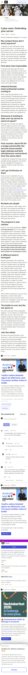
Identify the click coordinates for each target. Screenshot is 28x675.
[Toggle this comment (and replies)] (2, 433)
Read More (5, 408)
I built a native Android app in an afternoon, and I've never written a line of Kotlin (13, 379)
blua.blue (16, 20)
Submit (6, 424)
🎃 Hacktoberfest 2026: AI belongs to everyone (12, 620)
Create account (21, 2)
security (12, 34)
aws (2, 34)
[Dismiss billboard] (26, 646)
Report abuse (19, 480)
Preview (14, 424)
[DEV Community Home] (6, 2)
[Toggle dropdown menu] (26, 356)
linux (7, 34)
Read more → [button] (6, 533)
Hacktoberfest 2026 (7, 629)
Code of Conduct (9, 480)
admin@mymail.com (19, 190)
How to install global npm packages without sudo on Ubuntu (13, 582)
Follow (14, 547)
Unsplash (24, 37)
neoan (6, 17)
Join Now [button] (14, 670)
